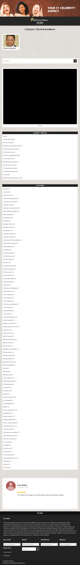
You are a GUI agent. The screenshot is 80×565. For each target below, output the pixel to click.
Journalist (6, 314)
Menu (41, 23)
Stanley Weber (7, 416)
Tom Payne (6, 448)
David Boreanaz (8, 256)
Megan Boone (7, 352)
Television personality (10, 432)
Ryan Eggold (7, 400)
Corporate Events (9, 158)
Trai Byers (6, 451)
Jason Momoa (7, 298)
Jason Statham (7, 301)
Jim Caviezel (7, 307)
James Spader (7, 294)
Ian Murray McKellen (10, 288)
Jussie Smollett (8, 320)
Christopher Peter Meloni (11, 240)
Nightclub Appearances (10, 162)
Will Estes (6, 461)
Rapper (5, 394)
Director (6, 262)
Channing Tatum (8, 233)
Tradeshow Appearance (10, 171)
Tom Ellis (6, 445)
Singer (5, 407)
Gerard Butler (7, 275)
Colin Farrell (7, 552)
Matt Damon (7, 346)
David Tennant (7, 259)
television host (7, 429)
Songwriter (6, 413)
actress (5, 192)
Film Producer (7, 272)
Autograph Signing (9, 139)
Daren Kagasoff (8, 253)
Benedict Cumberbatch (10, 208)
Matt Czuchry (7, 342)
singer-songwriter (9, 410)
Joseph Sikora (7, 310)
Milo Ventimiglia (8, 365)
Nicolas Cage (7, 374)
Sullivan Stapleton (9, 419)
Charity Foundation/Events (11, 155)
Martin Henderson (9, 339)
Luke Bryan (6, 330)
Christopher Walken (9, 243)
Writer (5, 464)
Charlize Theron (8, 237)
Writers (5, 467)
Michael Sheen (7, 358)
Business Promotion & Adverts (13, 146)
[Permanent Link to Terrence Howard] (11, 41)
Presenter (6, 387)
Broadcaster (7, 230)
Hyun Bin (6, 285)
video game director (9, 458)
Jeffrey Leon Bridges (10, 304)
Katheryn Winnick (9, 323)
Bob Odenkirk (7, 214)
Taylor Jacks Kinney (9, 423)
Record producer (8, 397)
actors (5, 189)
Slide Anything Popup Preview (12, 178)
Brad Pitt (6, 221)
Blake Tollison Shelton (10, 211)
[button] (38, 125)
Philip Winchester (9, 381)
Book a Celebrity (8, 142)
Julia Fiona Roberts (9, 317)
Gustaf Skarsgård (8, 278)
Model (5, 368)
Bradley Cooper (8, 224)
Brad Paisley (7, 217)
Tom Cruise (6, 442)
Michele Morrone (8, 362)
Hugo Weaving (7, 282)
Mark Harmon (7, 336)
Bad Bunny (6, 555)
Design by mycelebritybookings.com (13, 563)
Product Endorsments (10, 168)
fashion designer (8, 269)
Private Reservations (10, 165)
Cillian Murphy (8, 246)
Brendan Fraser (8, 227)
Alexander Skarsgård (9, 198)
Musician (6, 371)
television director (9, 426)
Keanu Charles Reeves (10, 326)
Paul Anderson (7, 378)
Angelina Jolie (7, 205)
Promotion (6, 174)
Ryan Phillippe (7, 403)
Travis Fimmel (7, 455)
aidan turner (7, 195)
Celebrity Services (9, 152)
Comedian (6, 250)
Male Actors (7, 333)
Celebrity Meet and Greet (11, 149)
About (5, 136)
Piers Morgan (7, 384)
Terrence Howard (9, 48)
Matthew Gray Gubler (10, 349)
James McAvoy (8, 291)
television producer (9, 435)
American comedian (9, 201)
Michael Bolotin (8, 355)
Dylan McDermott (8, 266)
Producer (6, 390)
